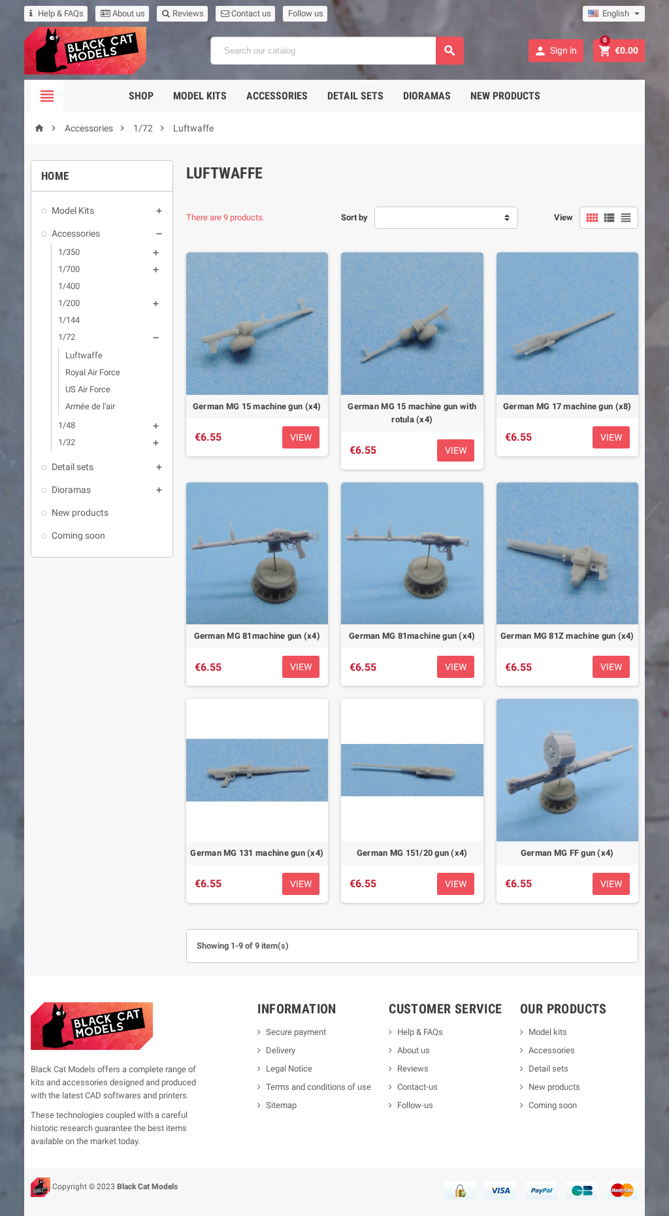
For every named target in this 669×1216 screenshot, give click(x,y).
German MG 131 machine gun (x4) (256, 853)
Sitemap (281, 1105)
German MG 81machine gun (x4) (257, 636)
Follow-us (415, 1105)
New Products (505, 96)
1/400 (69, 286)
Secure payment (296, 1032)
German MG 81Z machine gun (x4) (567, 636)
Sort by (354, 217)
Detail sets (355, 96)
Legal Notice (289, 1068)
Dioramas (427, 96)
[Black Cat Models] (85, 50)
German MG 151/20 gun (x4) (412, 853)
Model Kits (200, 96)
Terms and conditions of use (318, 1087)
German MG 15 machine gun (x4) (257, 406)
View (563, 217)
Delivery (280, 1050)
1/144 (69, 320)
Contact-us (417, 1087)
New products (80, 512)
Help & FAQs (61, 13)
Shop (141, 96)
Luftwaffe (84, 355)
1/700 (69, 269)
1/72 (66, 337)
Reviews (187, 13)
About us (127, 13)
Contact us (250, 13)
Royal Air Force (92, 372)
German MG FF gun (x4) (567, 853)
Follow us (305, 13)
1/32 (66, 442)
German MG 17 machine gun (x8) (567, 406)
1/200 (69, 303)
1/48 (66, 425)
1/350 (69, 252)
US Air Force (87, 389)
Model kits (548, 1032)
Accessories (277, 96)
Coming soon (78, 535)
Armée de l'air (90, 406)
